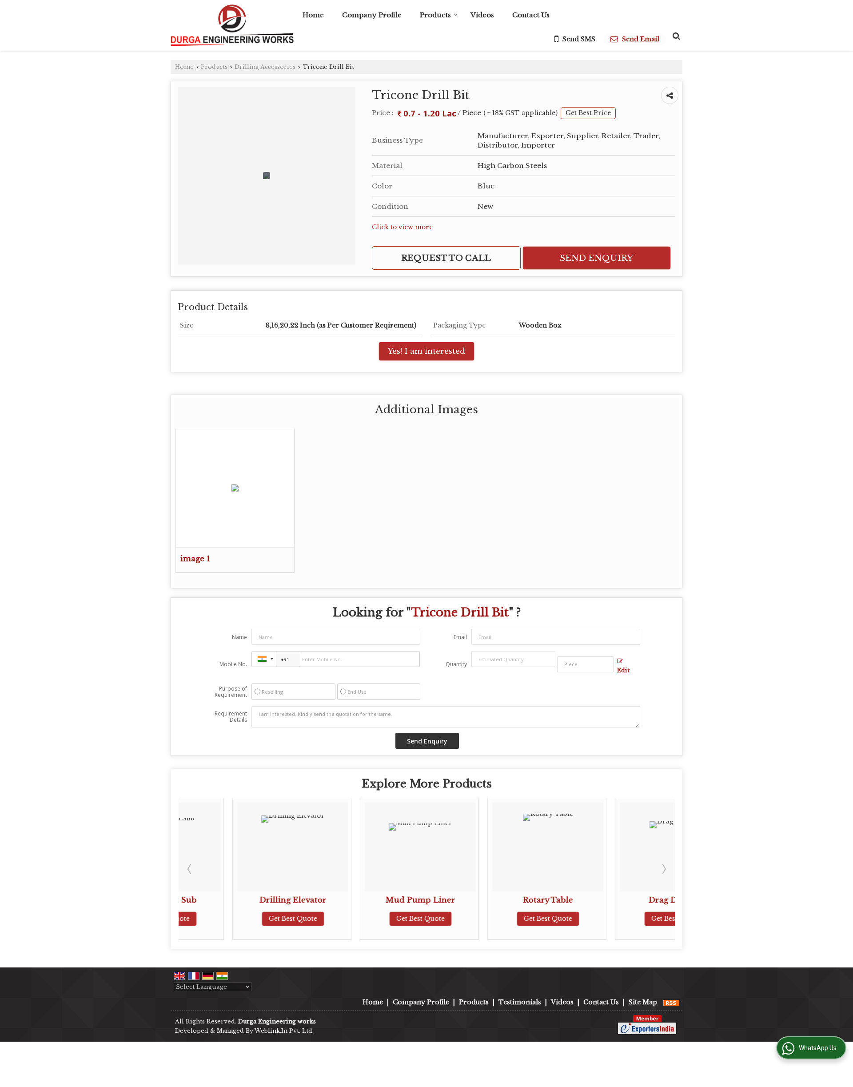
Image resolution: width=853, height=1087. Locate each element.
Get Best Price (588, 113)
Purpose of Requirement (231, 692)
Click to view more (402, 227)
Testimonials (519, 1002)
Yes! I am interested (426, 351)
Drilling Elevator (238, 900)
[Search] (675, 36)
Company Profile (372, 15)
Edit (623, 670)
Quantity (456, 664)
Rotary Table (494, 900)
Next (663, 869)
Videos (482, 15)
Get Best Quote (239, 919)
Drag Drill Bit (621, 900)
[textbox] (585, 664)
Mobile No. (233, 664)
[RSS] (671, 1002)
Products (435, 15)
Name (239, 637)
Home (313, 15)
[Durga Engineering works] (232, 25)
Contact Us (531, 15)
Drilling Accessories (265, 67)
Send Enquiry (596, 258)
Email (460, 637)
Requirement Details (231, 717)
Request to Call (446, 258)
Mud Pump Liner (366, 900)
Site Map (643, 1002)
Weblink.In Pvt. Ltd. (284, 1030)
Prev (190, 869)
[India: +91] (263, 659)
